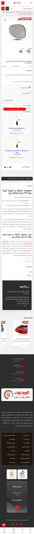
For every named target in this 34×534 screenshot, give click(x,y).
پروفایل (4, 532)
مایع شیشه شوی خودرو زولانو (16, 128)
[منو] (23, 529)
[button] (5, 20)
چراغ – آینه (13, 82)
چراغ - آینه (26, 12)
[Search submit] (11, 9)
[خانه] (30, 529)
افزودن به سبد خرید (14, 109)
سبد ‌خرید (14, 532)
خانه (30, 532)
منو (22, 532)
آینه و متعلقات (19, 12)
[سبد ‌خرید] (14, 529)
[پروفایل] (4, 529)
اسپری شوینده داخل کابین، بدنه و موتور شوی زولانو (16, 151)
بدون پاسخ (4, 66)
